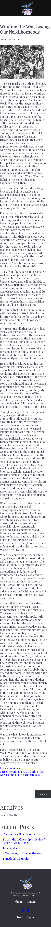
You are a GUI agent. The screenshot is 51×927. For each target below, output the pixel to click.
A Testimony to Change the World (23, 853)
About (18, 901)
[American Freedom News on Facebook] (28, 910)
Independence (11, 848)
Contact (31, 901)
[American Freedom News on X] (23, 910)
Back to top (24, 917)
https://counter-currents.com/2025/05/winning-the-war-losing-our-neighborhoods (22, 771)
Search (43, 794)
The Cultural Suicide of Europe (22, 834)
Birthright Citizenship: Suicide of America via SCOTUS (23, 841)
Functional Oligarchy (16, 858)
